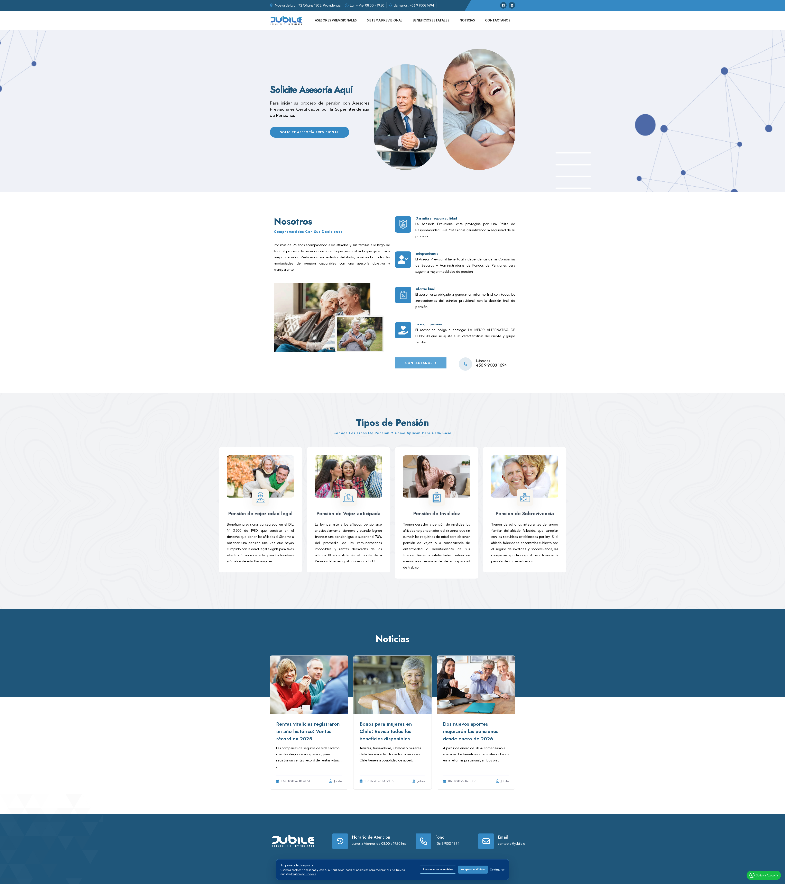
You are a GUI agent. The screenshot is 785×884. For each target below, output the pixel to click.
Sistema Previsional (385, 20)
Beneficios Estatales (431, 20)
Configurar (497, 869)
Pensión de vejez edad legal (260, 513)
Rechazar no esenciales (438, 869)
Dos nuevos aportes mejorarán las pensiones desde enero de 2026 (470, 731)
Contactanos (497, 20)
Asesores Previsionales (336, 20)
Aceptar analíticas (473, 869)
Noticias (467, 20)
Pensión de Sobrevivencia (525, 513)
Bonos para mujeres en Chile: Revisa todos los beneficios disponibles (386, 731)
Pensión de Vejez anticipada (348, 513)
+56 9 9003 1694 (422, 5)
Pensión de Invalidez (436, 513)
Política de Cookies (303, 874)
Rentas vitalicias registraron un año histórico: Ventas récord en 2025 (308, 731)
